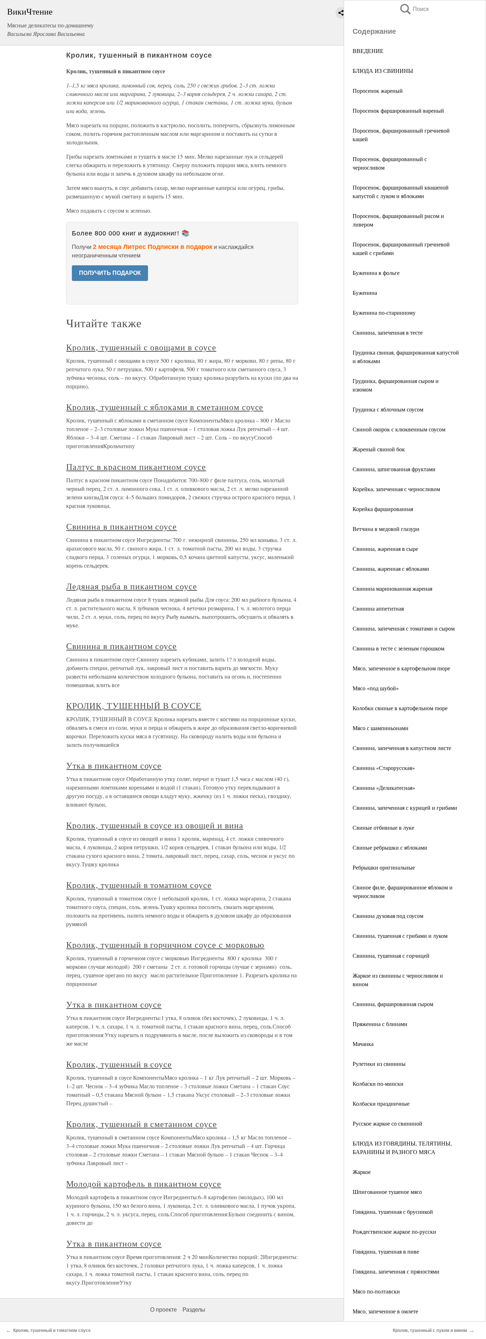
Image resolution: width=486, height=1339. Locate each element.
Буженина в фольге (376, 272)
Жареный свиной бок (379, 449)
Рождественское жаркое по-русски (394, 1231)
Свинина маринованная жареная (392, 588)
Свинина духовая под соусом (388, 915)
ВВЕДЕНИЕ (368, 50)
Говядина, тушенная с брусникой (393, 1211)
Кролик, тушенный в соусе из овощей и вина (154, 825)
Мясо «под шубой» (376, 688)
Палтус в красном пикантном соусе (136, 466)
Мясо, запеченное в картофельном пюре (401, 668)
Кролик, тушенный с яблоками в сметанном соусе (164, 407)
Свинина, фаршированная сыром (393, 1004)
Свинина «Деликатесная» (384, 787)
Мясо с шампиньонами (380, 728)
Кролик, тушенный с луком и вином (430, 1330)
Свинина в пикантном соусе (121, 526)
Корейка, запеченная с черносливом (396, 489)
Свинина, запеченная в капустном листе (402, 747)
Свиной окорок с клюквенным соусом (399, 429)
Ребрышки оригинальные (384, 867)
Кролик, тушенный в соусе (119, 1064)
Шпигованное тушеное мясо (387, 1191)
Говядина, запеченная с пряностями (396, 1271)
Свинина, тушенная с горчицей (391, 955)
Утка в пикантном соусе (114, 765)
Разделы (194, 1310)
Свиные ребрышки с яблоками (390, 847)
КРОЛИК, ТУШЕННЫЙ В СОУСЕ (133, 705)
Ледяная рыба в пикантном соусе (131, 586)
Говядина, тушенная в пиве (386, 1251)
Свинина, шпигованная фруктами (394, 469)
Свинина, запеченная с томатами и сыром (404, 628)
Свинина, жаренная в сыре (385, 548)
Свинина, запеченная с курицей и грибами (405, 807)
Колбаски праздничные (381, 1103)
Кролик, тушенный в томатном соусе (139, 885)
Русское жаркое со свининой (387, 1123)
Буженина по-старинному (384, 312)
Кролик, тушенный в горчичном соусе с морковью (165, 944)
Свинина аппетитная (378, 608)
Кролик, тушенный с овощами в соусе (141, 347)
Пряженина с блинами (380, 1023)
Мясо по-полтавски (376, 1291)
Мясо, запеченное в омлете (385, 1311)
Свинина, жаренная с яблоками (391, 568)
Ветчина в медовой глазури (386, 528)
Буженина (365, 292)
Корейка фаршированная (383, 508)
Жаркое (362, 1171)
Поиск (414, 9)
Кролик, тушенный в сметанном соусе (141, 1124)
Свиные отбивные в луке (383, 827)
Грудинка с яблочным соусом (388, 409)
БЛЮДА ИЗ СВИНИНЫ (383, 70)
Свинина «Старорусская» (384, 767)
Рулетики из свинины (379, 1063)
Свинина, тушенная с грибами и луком (400, 935)
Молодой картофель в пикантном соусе (143, 1183)
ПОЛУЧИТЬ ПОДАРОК (110, 273)
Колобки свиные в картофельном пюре (400, 708)
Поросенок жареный (378, 90)
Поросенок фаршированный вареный (398, 110)
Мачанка (363, 1043)
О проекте (163, 1310)
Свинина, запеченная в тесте (388, 332)
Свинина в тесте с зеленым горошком (398, 648)
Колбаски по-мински (378, 1083)
